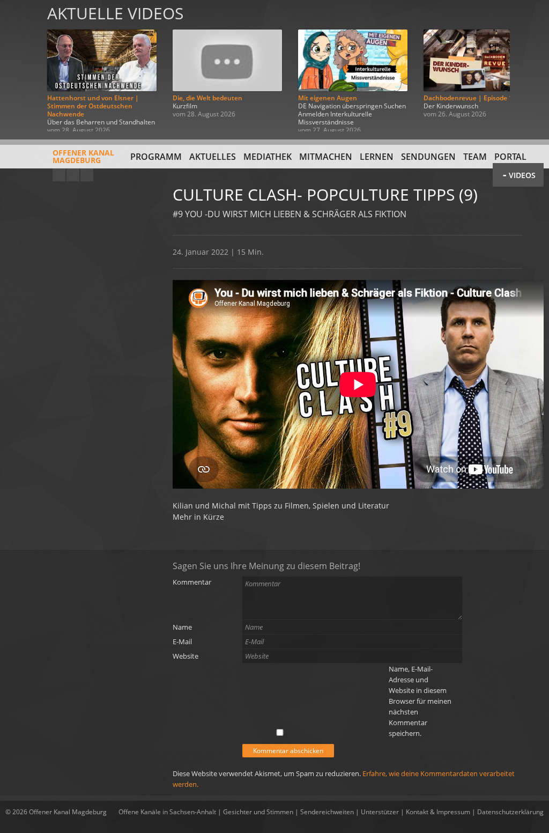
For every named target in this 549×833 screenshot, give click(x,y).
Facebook (72, 174)
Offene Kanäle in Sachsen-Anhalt (167, 811)
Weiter (528, 65)
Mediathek (267, 157)
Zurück (20, 65)
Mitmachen (325, 157)
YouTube (59, 174)
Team (475, 157)
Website (185, 656)
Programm (156, 157)
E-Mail (182, 641)
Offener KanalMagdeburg (83, 156)
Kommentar (192, 582)
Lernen (377, 157)
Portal (510, 157)
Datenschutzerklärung (510, 811)
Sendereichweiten (327, 811)
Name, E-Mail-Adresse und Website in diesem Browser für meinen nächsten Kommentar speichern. (420, 701)
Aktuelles (212, 157)
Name (182, 627)
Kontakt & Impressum (438, 811)
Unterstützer (380, 811)
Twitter (86, 174)
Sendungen (428, 157)
